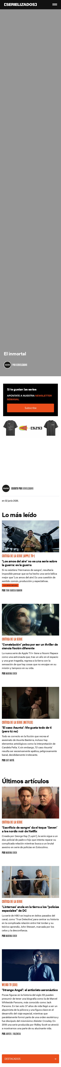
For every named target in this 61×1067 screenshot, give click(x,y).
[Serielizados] (7, 365)
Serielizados (21, 365)
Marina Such (11, 673)
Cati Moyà (10, 760)
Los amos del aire (10, 585)
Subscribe (30, 408)
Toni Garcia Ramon (14, 590)
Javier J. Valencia (13, 1034)
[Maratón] (30, 430)
